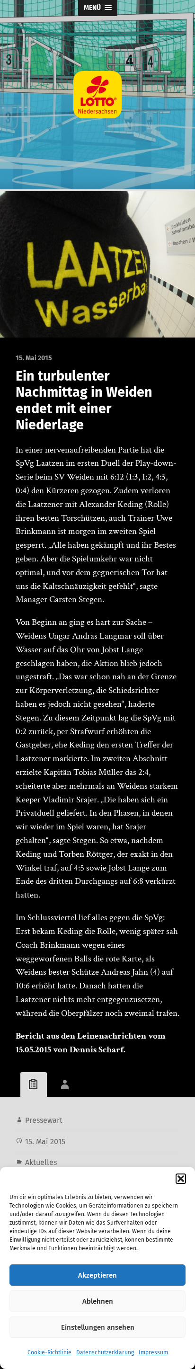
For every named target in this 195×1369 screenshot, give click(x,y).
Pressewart (43, 1120)
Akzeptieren (97, 1275)
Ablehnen (97, 1301)
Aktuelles (41, 1162)
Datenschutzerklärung (105, 1352)
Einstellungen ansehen (97, 1327)
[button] (181, 1178)
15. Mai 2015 (45, 1141)
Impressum (153, 1352)
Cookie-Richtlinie (49, 1352)
